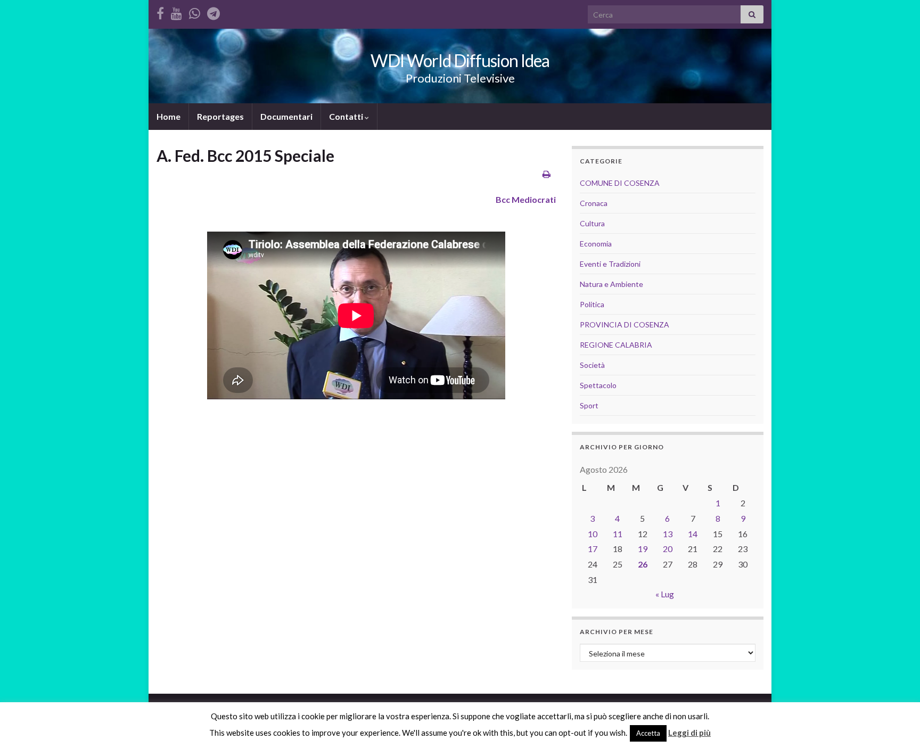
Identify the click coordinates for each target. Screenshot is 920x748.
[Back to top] (896, 724)
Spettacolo (598, 385)
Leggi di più (689, 732)
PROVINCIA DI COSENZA (624, 324)
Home (168, 116)
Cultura (592, 223)
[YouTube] (176, 11)
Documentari (286, 116)
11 (617, 534)
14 (692, 534)
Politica (592, 304)
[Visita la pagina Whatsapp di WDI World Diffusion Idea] (194, 11)
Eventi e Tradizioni (610, 263)
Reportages (220, 116)
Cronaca (593, 203)
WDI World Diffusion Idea (460, 60)
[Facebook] (160, 11)
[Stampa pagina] (547, 174)
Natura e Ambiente (611, 284)
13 (667, 534)
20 (667, 549)
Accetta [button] (648, 733)
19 (642, 549)
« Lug (664, 594)
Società (592, 364)
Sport (589, 405)
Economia (596, 243)
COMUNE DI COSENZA (620, 182)
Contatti (347, 116)
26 (642, 564)
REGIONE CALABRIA (616, 344)
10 (592, 534)
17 (592, 549)
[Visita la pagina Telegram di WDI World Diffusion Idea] (213, 11)
